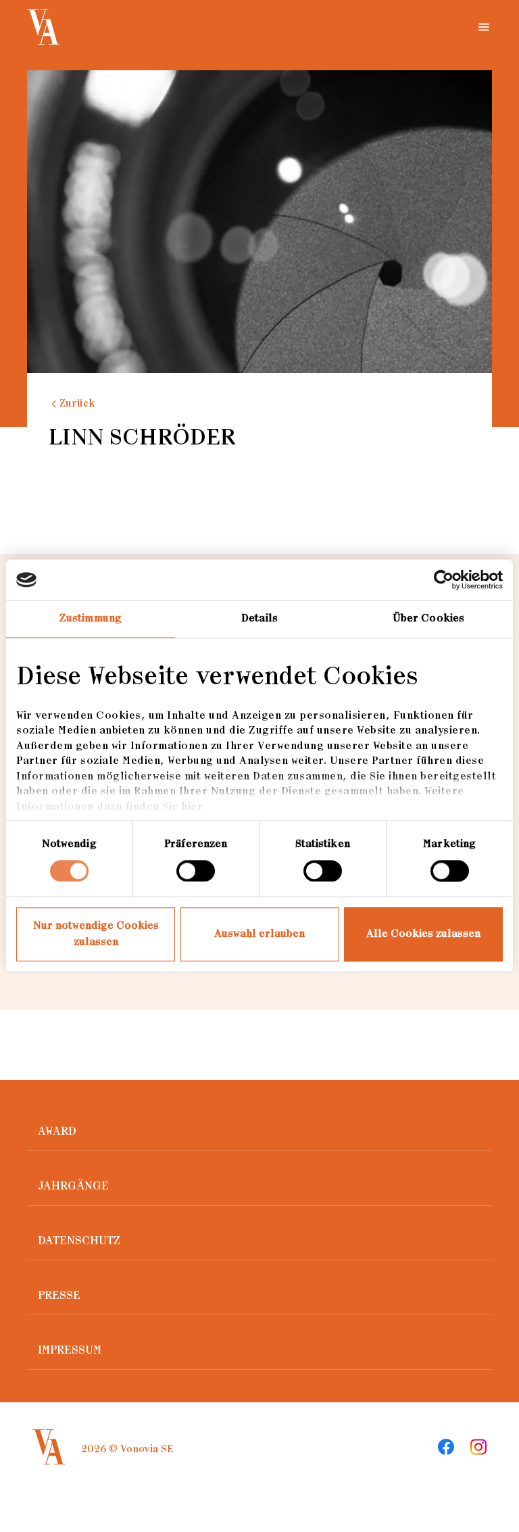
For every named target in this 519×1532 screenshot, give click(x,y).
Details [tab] (259, 618)
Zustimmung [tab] (90, 618)
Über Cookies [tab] (428, 618)
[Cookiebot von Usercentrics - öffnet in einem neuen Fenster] (444, 579)
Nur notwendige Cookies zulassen (96, 934)
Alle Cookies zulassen (423, 934)
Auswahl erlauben (259, 934)
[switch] (195, 871)
